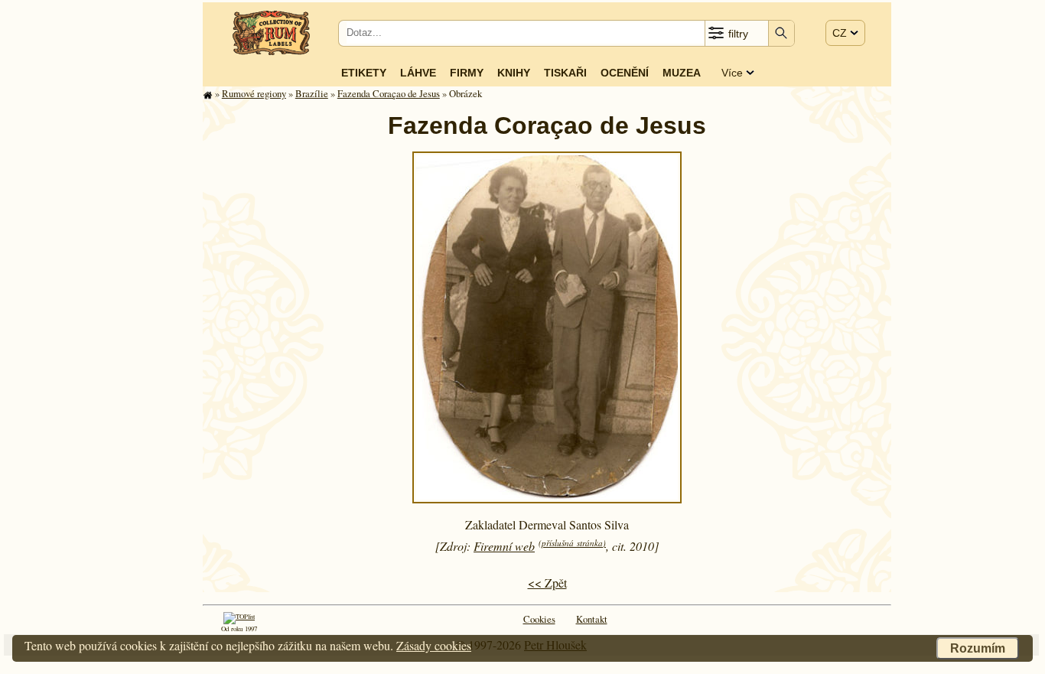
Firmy (466, 73)
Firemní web (504, 546)
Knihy (513, 73)
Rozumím (977, 648)
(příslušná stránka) (572, 543)
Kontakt (591, 619)
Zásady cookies (433, 645)
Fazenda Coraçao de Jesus (388, 93)
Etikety (363, 73)
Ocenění (625, 73)
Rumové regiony (254, 93)
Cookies (539, 619)
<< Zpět (547, 583)
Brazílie (311, 93)
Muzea (681, 73)
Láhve (418, 73)
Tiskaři (565, 73)
